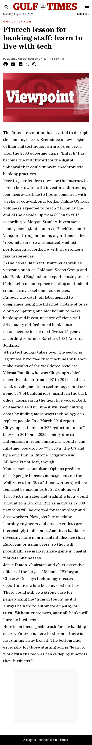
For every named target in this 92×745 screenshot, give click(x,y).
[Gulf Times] (45, 11)
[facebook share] (20, 65)
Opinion (9, 21)
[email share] (13, 65)
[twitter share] (27, 64)
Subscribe (82, 14)
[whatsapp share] (34, 64)
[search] (6, 7)
